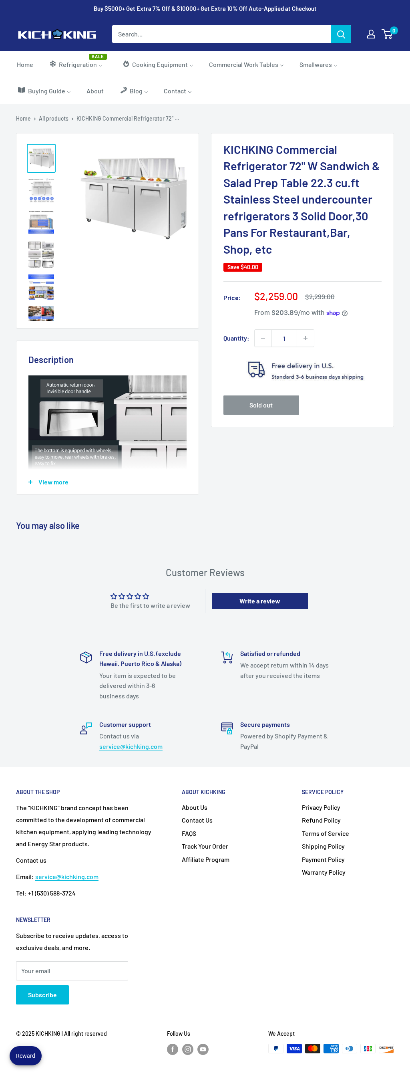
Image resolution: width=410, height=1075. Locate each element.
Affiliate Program (205, 859)
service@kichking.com (131, 746)
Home (23, 118)
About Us (194, 807)
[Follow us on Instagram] (187, 1049)
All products (53, 118)
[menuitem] (25, 64)
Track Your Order (205, 846)
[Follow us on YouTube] (203, 1049)
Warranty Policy (324, 872)
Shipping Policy (323, 846)
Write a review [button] (259, 601)
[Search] (341, 34)
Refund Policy (321, 820)
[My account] (371, 34)
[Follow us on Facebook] (172, 1049)
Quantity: (236, 338)
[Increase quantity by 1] (305, 338)
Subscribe (42, 994)
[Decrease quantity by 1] (263, 338)
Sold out (261, 405)
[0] (387, 34)
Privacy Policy (321, 807)
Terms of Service (325, 833)
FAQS (189, 833)
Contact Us (197, 820)
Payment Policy (323, 859)
